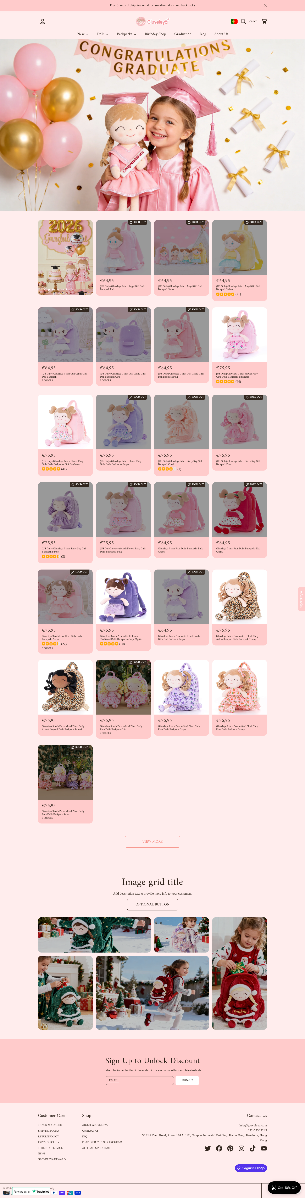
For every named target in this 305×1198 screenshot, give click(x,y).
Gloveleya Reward (52, 1159)
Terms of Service (50, 1147)
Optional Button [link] (152, 904)
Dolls (101, 34)
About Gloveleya (95, 1124)
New (81, 34)
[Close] (265, 5)
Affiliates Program (96, 1147)
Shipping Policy (49, 1130)
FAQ (84, 1136)
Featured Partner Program (102, 1142)
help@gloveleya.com (253, 1125)
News (41, 1153)
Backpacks (125, 34)
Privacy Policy (48, 1142)
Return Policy (48, 1136)
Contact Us (90, 1130)
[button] (250, 21)
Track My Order (50, 1124)
